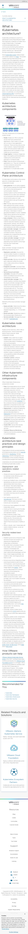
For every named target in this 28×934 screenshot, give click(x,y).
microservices (7, 499)
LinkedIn (15, 874)
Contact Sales (15, 883)
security (23, 452)
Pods (17, 56)
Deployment (7, 413)
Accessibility (14, 899)
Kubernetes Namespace (12, 695)
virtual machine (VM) (8, 93)
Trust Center (14, 841)
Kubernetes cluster (11, 55)
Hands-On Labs (14, 857)
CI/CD (14, 611)
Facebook (15, 872)
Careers (14, 817)
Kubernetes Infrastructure (13, 697)
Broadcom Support (14, 850)
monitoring (13, 454)
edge (22, 644)
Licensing (14, 861)
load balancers (14, 318)
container (19, 401)
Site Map (14, 906)
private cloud (13, 644)
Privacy (14, 902)
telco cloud (9, 646)
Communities (14, 821)
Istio (22, 603)
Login (23, 1)
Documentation (14, 854)
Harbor (16, 567)
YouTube (15, 880)
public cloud (5, 644)
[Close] (24, 913)
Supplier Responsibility (14, 909)
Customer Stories (14, 824)
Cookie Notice (5, 929)
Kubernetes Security (11, 698)
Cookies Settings (13, 932)
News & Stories (14, 834)
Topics (14, 837)
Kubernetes (9, 693)
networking (5, 455)
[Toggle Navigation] (3, 5)
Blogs (14, 814)
